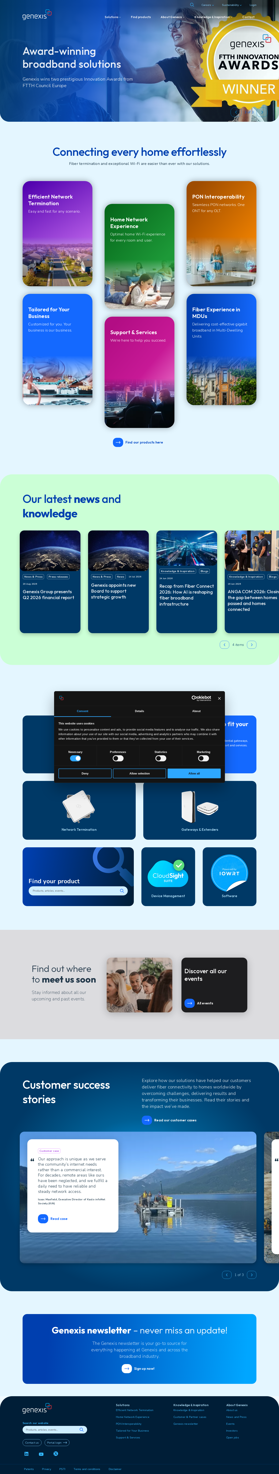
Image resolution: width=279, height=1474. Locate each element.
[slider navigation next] (251, 645)
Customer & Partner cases (189, 1417)
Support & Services (128, 1437)
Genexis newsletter (185, 1424)
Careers (206, 5)
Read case (59, 1218)
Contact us (32, 1443)
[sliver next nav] (262, 112)
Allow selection (139, 773)
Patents (29, 1469)
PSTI (62, 1469)
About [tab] (196, 711)
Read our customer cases (175, 1120)
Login (253, 5)
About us (232, 1410)
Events (230, 1424)
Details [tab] (139, 711)
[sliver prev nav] (236, 112)
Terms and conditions (87, 1469)
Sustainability (230, 5)
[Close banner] (219, 698)
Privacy (46, 1469)
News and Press (236, 1417)
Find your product (54, 881)
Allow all (194, 773)
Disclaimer (115, 1469)
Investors (232, 1431)
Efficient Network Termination (134, 1410)
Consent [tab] (82, 711)
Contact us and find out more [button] (59, 95)
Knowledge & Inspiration (188, 1410)
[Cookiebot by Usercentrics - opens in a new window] (194, 698)
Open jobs (232, 1437)
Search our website (35, 1423)
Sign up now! (144, 1368)
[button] (234, 112)
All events (205, 1003)
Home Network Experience (132, 1417)
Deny (85, 773)
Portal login (54, 1443)
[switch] (118, 758)
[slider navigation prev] (224, 645)
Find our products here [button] (144, 442)
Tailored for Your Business (132, 1431)
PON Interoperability (128, 1424)
